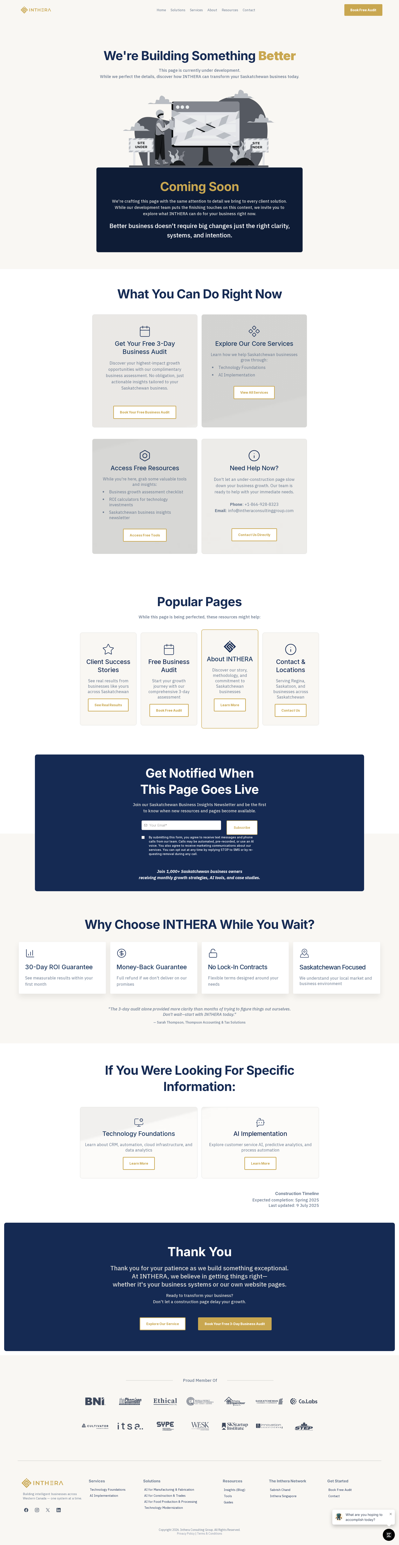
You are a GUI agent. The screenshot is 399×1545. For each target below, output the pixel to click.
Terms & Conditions (209, 1533)
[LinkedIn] (58, 1510)
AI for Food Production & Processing (170, 1502)
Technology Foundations (108, 1490)
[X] (47, 1510)
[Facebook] (26, 1510)
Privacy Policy (186, 1533)
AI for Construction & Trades (165, 1496)
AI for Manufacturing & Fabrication (169, 1490)
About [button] (212, 10)
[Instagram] (37, 1510)
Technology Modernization (163, 1508)
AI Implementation (104, 1496)
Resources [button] (230, 10)
